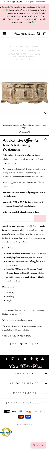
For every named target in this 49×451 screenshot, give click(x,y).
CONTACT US (25, 374)
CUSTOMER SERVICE (24, 383)
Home (13, 47)
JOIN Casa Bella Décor (24, 403)
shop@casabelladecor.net (35, 2)
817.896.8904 (31, 326)
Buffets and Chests (27, 47)
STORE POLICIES (24, 393)
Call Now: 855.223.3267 (13, 2)
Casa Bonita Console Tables (24, 50)
